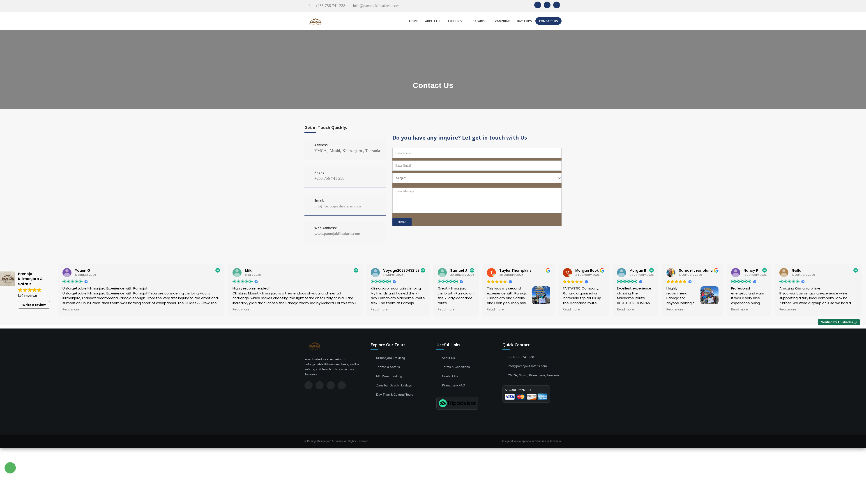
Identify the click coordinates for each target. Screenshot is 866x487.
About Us (448, 358)
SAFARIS (479, 21)
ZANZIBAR (502, 21)
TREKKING (455, 21)
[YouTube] (342, 385)
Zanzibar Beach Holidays (393, 385)
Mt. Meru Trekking (388, 376)
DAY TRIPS (524, 21)
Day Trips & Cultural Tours (394, 394)
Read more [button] (70, 310)
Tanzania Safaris (387, 367)
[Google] (331, 385)
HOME (413, 21)
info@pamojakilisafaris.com (376, 5)
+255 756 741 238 (330, 5)
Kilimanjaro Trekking (390, 358)
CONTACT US (548, 21)
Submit (402, 221)
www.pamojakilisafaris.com (337, 233)
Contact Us (449, 376)
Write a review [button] (34, 305)
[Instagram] (320, 385)
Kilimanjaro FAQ (453, 385)
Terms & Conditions (455, 367)
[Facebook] (308, 385)
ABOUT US (432, 21)
